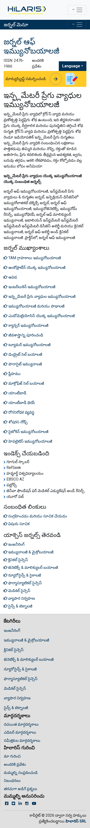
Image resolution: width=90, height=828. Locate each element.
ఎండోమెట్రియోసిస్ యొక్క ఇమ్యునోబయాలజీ (41, 315)
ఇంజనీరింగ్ (12, 630)
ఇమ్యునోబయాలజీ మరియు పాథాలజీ (36, 306)
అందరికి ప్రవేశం (15, 764)
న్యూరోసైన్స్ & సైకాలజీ (20, 669)
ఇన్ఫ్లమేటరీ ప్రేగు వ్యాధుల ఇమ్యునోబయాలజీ (41, 296)
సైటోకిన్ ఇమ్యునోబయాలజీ (27, 431)
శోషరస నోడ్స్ (17, 422)
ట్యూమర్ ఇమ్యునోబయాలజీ (29, 344)
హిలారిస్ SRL (76, 821)
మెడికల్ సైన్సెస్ (15, 688)
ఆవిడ (12, 277)
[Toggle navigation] (77, 10)
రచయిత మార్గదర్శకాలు (21, 724)
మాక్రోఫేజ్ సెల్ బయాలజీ (25, 383)
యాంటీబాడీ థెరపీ (21, 402)
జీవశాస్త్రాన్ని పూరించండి (25, 335)
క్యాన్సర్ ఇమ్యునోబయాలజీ (27, 325)
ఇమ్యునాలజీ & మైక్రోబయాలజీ (26, 640)
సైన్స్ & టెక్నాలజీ (16, 707)
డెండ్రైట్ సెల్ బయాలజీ (24, 354)
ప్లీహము (14, 373)
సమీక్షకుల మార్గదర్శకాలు (22, 740)
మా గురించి (12, 756)
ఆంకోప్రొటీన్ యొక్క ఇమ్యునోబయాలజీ (36, 267)
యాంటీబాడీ (16, 393)
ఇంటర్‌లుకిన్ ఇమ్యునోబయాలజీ (31, 287)
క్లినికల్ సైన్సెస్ (14, 649)
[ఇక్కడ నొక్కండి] (26, 10)
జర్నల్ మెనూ (16, 25)
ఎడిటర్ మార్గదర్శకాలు (20, 732)
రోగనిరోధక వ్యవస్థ (20, 412)
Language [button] (71, 66)
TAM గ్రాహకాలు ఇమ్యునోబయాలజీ (34, 258)
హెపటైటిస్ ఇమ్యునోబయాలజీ (29, 441)
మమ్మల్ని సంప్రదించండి (21, 772)
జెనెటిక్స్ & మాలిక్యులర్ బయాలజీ (29, 659)
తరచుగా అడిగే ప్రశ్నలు (20, 788)
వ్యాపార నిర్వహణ (17, 698)
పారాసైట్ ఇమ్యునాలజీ (24, 364)
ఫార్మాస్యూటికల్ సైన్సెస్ (20, 678)
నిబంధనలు (12, 780)
